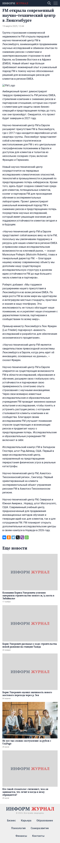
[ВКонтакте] (4, 537)
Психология (18, 828)
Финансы (21, 835)
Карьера (26, 820)
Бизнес (11, 820)
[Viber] (22, 537)
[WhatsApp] (27, 537)
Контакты (38, 835)
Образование (44, 820)
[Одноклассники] (9, 537)
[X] (18, 537)
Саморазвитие (40, 828)
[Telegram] (13, 537)
